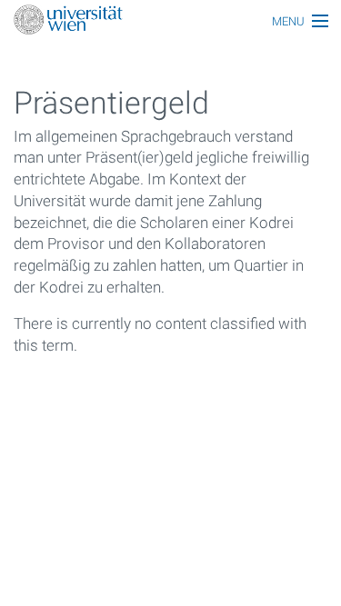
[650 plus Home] (170, 21)
